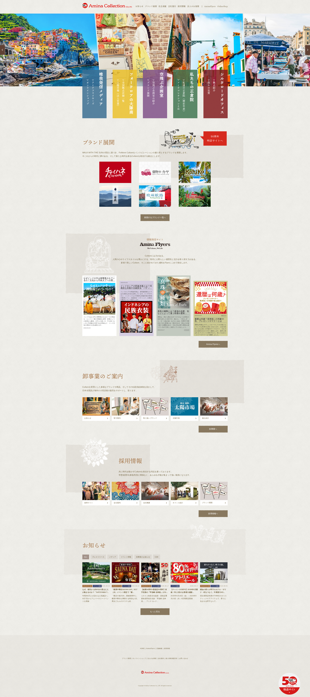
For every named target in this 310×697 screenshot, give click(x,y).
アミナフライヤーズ (93, 93)
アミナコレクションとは (178, 95)
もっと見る (155, 612)
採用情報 (182, 6)
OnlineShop (222, 6)
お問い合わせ (183, 658)
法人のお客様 (193, 6)
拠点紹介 (214, 86)
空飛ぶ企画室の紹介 (153, 93)
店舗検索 (159, 648)
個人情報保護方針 (171, 658)
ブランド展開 (151, 6)
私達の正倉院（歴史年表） (184, 97)
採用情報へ (213, 514)
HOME (142, 648)
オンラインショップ (87, 93)
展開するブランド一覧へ (155, 217)
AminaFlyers (210, 6)
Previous (2, 50)
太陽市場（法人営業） (118, 94)
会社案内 (172, 6)
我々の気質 (209, 87)
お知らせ (139, 6)
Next (307, 50)
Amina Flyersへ (213, 344)
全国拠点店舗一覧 (123, 91)
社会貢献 (162, 6)
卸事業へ (213, 429)
